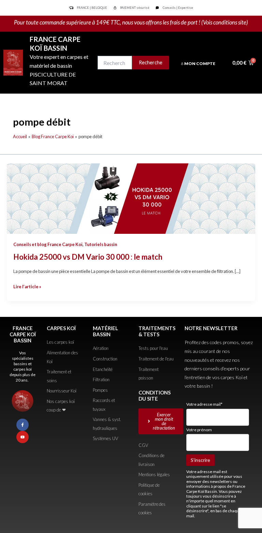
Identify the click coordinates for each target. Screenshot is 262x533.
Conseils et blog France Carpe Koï (48, 244)
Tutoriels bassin (100, 244)
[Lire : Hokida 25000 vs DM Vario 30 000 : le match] (131, 197)
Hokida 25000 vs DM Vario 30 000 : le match (87, 256)
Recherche (150, 62)
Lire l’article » (27, 285)
